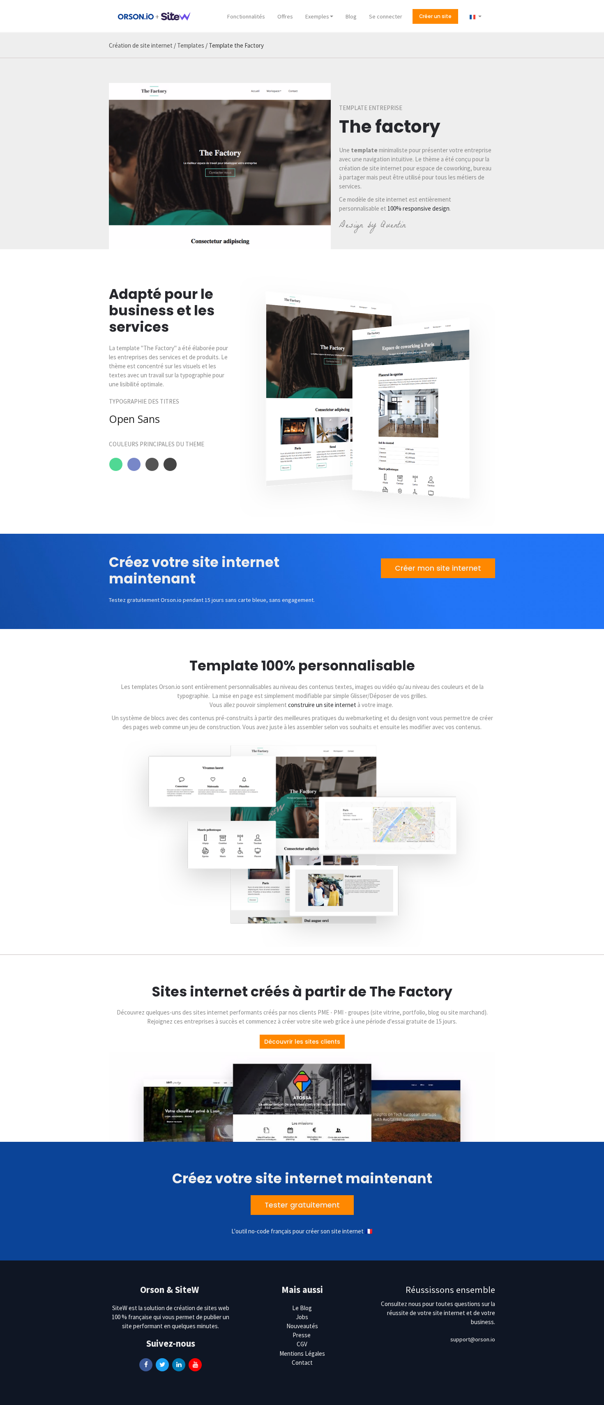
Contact (302, 1362)
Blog (351, 16)
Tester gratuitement (302, 1205)
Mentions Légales (302, 1353)
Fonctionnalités (246, 16)
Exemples (317, 16)
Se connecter (385, 16)
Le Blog (302, 1308)
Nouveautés (302, 1326)
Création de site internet (141, 45)
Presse (302, 1335)
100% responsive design (418, 208)
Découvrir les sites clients (302, 1042)
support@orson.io (472, 1339)
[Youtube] (195, 1364)
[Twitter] (162, 1364)
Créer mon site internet (438, 568)
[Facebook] (145, 1364)
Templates (190, 45)
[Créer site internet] (154, 15)
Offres (285, 16)
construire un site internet (322, 705)
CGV (302, 1344)
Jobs (302, 1317)
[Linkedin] (178, 1364)
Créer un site (435, 16)
